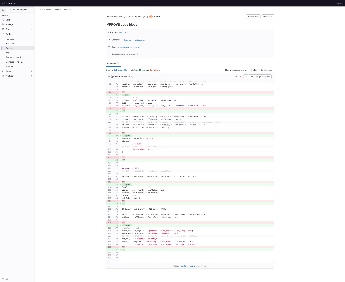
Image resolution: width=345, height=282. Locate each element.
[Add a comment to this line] (105, 84)
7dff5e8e (67, 10)
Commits (57, 10)
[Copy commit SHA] (123, 16)
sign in (192, 266)
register (183, 266)
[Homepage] (3, 3)
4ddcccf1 (123, 32)
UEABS (40, 10)
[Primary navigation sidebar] (3, 10)
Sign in (339, 3)
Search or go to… (21, 9)
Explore (11, 3)
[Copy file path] (132, 76)
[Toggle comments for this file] (246, 76)
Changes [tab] (112, 63)
